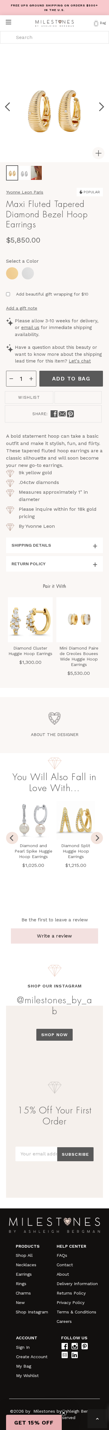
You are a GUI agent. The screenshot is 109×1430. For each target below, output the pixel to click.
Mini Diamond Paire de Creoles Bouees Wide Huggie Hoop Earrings (78, 656)
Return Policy (28, 563)
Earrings (24, 1274)
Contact (65, 1264)
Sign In (23, 1347)
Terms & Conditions (76, 1311)
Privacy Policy (70, 1302)
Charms (23, 1293)
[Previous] (12, 838)
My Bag (23, 1366)
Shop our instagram (55, 985)
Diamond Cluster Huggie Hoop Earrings (30, 651)
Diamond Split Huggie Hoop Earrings (75, 851)
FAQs (62, 1255)
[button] (34, 1422)
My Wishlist (27, 1375)
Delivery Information (77, 1283)
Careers (64, 1321)
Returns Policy (71, 1293)
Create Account (32, 1356)
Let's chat (80, 361)
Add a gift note (21, 308)
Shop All (24, 1255)
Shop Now (54, 1034)
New (20, 1302)
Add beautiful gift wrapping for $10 (52, 294)
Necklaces (26, 1264)
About (63, 1274)
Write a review (54, 936)
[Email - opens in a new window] (62, 413)
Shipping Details (31, 545)
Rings (21, 1283)
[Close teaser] (64, 1413)
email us (30, 327)
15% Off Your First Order (55, 1116)
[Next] (97, 838)
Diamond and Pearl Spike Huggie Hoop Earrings (33, 851)
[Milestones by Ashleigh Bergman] (54, 22)
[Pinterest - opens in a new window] (70, 413)
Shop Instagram (32, 1311)
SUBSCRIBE (75, 1154)
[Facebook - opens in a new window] (54, 413)
